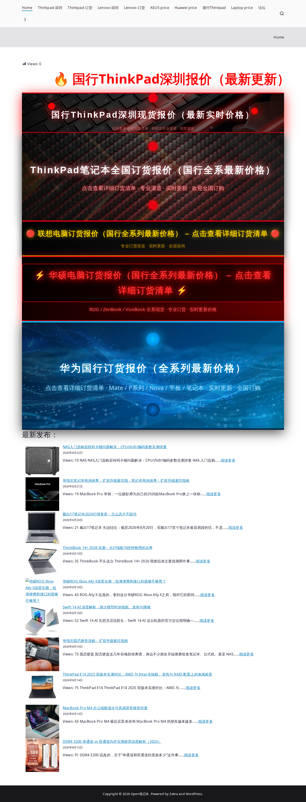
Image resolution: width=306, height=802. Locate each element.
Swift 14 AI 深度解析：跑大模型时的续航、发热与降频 (107, 607)
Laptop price (242, 7)
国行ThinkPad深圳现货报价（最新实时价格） (152, 115)
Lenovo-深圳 (108, 7)
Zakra (173, 794)
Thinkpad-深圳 (50, 7)
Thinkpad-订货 (80, 7)
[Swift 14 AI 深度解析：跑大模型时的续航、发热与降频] (42, 621)
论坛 (261, 7)
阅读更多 (228, 460)
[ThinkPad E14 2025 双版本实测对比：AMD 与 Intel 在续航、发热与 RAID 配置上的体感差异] (42, 688)
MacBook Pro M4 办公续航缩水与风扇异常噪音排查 (105, 707)
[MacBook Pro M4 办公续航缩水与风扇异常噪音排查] (42, 721)
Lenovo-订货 (134, 7)
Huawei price (186, 7)
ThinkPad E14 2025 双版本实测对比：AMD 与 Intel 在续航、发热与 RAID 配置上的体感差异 (137, 674)
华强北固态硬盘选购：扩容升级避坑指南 (95, 640)
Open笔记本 (140, 794)
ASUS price (159, 7)
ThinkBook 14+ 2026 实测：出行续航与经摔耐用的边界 (108, 547)
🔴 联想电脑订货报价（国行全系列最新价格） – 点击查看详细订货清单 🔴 (153, 233)
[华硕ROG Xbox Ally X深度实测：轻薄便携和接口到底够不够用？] (42, 591)
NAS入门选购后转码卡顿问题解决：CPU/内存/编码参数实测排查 (115, 446)
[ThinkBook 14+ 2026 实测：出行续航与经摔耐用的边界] (42, 561)
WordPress (194, 794)
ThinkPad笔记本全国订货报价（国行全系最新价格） (153, 170)
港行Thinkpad (214, 7)
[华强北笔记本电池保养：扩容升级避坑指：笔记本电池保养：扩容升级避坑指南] (42, 494)
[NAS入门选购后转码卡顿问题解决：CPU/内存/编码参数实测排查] (42, 460)
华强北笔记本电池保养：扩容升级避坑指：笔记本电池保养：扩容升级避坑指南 (126, 480)
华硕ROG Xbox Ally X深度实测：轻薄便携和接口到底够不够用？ (114, 581)
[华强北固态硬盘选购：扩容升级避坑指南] (42, 654)
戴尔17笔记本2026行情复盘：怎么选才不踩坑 (100, 514)
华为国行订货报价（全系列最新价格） (153, 368)
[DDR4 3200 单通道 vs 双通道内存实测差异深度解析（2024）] (42, 755)
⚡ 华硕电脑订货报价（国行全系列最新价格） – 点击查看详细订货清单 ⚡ (153, 282)
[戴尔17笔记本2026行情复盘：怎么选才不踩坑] (42, 528)
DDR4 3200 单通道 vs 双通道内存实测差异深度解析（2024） (112, 741)
